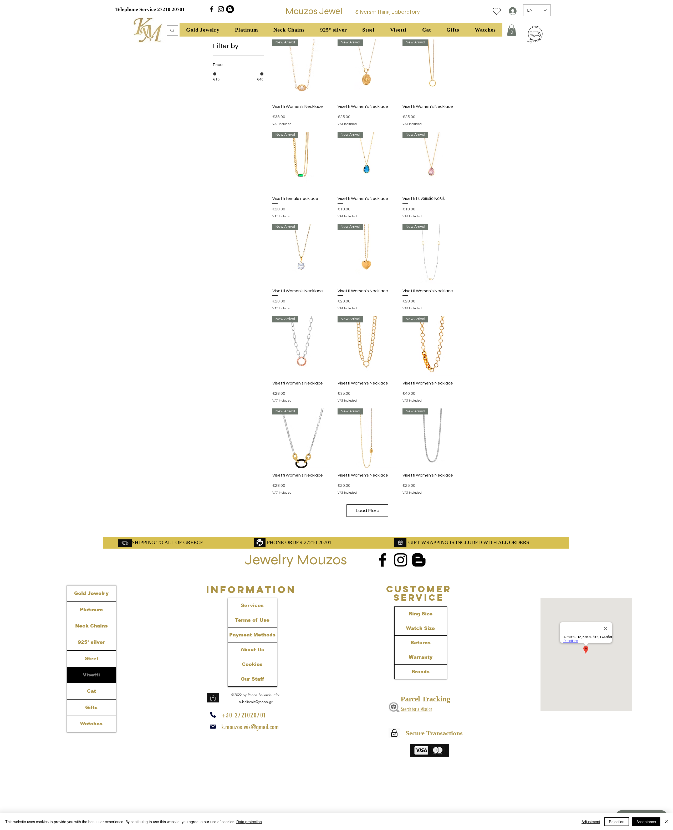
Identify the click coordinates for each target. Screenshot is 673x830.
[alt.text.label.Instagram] (221, 9)
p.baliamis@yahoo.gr (256, 701)
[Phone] (213, 715)
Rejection (616, 821)
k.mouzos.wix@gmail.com (250, 727)
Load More (367, 510)
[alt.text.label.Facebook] (212, 9)
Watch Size (420, 628)
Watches (91, 723)
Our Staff (252, 679)
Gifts (91, 707)
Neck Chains (91, 626)
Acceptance (646, 821)
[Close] (667, 821)
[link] (511, 30)
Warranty (420, 657)
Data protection (249, 821)
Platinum (91, 609)
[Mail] (213, 726)
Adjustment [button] (591, 821)
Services (252, 605)
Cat (91, 691)
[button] (203, 30)
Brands (420, 671)
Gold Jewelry (91, 593)
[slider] (215, 74)
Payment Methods (252, 634)
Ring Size (420, 613)
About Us (252, 649)
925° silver (91, 642)
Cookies (252, 664)
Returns (420, 642)
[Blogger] (230, 9)
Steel (91, 658)
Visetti (91, 674)
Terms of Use (252, 620)
